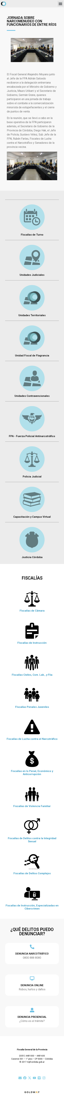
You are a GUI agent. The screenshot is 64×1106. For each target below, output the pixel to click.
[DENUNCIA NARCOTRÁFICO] (32, 947)
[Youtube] (34, 1078)
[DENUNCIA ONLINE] (32, 978)
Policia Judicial (32, 476)
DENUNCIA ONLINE (32, 985)
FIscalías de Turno (32, 234)
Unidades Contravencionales (32, 395)
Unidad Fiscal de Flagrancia (32, 355)
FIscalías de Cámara (32, 610)
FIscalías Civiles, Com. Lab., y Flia (32, 674)
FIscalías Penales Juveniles (32, 707)
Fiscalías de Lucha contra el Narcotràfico (32, 738)
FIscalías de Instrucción (32, 642)
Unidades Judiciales (32, 274)
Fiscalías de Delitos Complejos (32, 873)
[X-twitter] (29, 1078)
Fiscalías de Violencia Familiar (32, 806)
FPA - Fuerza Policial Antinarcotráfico (32, 436)
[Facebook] (24, 1078)
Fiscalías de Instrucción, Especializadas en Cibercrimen (32, 907)
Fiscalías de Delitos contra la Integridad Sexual (32, 840)
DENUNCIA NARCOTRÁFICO (32, 953)
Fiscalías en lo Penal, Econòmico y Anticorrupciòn (32, 773)
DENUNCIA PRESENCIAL (32, 1016)
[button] (60, 4)
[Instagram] (44, 1078)
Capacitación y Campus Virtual (32, 516)
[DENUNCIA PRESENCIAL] (32, 1010)
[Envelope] (20, 1078)
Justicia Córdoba (32, 557)
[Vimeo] (39, 1078)
